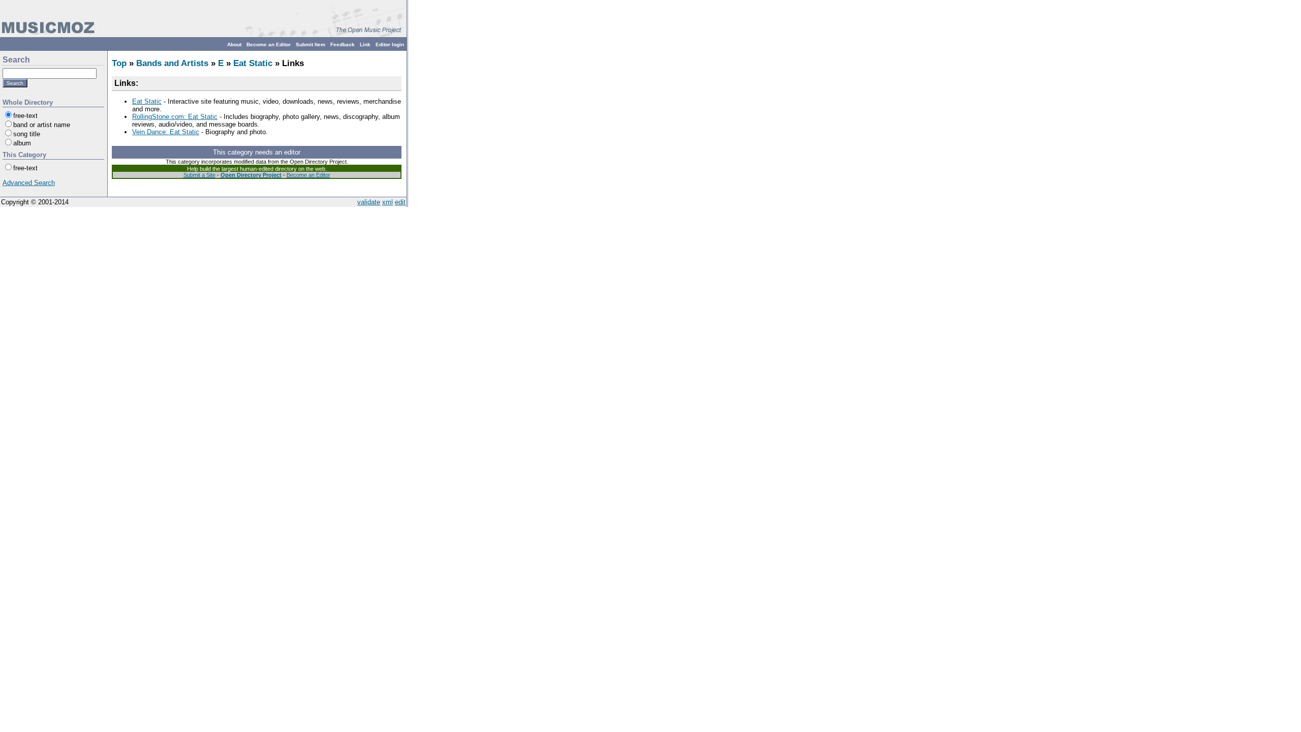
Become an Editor (268, 44)
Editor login (390, 44)
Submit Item (310, 44)
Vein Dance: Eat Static (165, 132)
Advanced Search (29, 183)
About (234, 44)
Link (365, 44)
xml (387, 202)
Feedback (342, 44)
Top (119, 63)
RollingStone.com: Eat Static (175, 116)
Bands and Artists (172, 63)
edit (400, 202)
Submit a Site (199, 175)
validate (368, 202)
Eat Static (252, 63)
